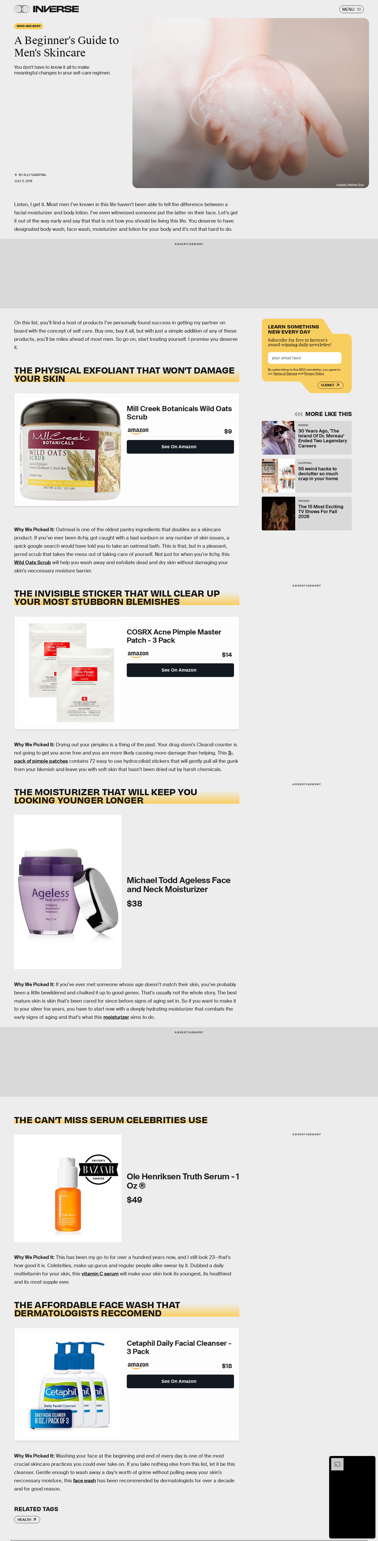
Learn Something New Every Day (293, 328)
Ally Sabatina (34, 175)
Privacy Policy (314, 373)
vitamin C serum (100, 1274)
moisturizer (116, 1017)
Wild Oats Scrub (32, 562)
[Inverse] (56, 9)
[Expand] (335, 1461)
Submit (328, 385)
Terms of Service (285, 373)
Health (24, 1519)
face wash (84, 1480)
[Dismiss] (370, 1461)
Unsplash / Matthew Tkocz (350, 184)
